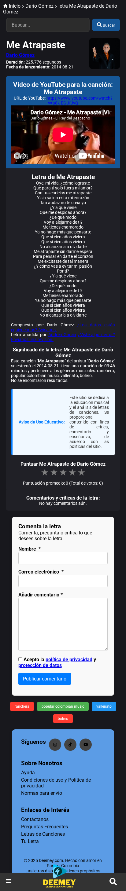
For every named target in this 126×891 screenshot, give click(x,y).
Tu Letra (30, 841)
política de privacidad (69, 659)
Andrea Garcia (62, 334)
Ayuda (28, 773)
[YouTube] (86, 745)
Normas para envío (41, 793)
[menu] (8, 882)
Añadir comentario (40, 595)
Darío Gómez (20, 55)
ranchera (22, 706)
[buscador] (113, 882)
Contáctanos (35, 819)
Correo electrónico (41, 572)
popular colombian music (63, 706)
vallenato (104, 706)
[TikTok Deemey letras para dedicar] (70, 745)
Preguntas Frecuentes (44, 827)
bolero (63, 719)
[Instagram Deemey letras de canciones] (55, 745)
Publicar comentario (44, 679)
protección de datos (40, 665)
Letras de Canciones (43, 834)
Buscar (108, 25)
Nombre (29, 549)
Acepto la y (57, 662)
